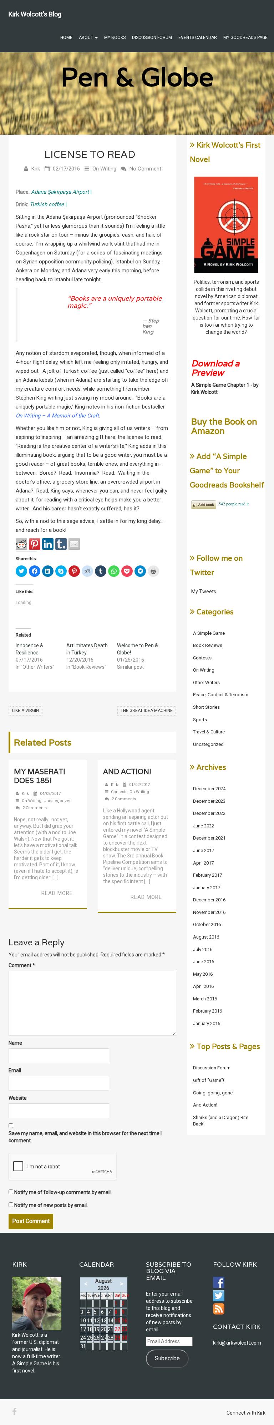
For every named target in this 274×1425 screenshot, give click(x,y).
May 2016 (203, 974)
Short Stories (206, 707)
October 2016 (207, 924)
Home (66, 37)
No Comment (145, 168)
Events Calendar (197, 37)
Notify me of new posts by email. (51, 1205)
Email (15, 1070)
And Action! (127, 771)
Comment (22, 965)
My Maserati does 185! (39, 776)
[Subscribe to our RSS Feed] (218, 1309)
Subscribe (167, 1358)
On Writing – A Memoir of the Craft (57, 415)
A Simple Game (209, 633)
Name (15, 1043)
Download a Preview (215, 368)
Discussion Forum (152, 37)
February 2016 (207, 1011)
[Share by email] (74, 544)
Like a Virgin (25, 710)
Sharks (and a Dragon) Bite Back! (220, 1121)
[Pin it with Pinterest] (34, 544)
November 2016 (209, 912)
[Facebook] (14, 1411)
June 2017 (203, 850)
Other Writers (206, 682)
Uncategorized (58, 800)
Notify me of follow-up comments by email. (63, 1192)
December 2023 (209, 801)
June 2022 (203, 825)
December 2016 (209, 899)
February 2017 (207, 875)
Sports (200, 719)
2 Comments (34, 808)
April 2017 (203, 863)
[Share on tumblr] (61, 544)
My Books (115, 37)
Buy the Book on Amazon (224, 426)
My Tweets (203, 591)
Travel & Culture (209, 731)
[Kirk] (36, 1303)
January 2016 (206, 1023)
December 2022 (209, 813)
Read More (57, 893)
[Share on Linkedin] (48, 544)
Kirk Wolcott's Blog (35, 14)
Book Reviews (207, 645)
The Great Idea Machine (147, 710)
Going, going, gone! (213, 1092)
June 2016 (203, 961)
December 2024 (209, 788)
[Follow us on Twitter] (218, 1295)
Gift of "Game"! (208, 1080)
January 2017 (206, 887)
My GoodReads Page (245, 37)
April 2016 (203, 986)
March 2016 (205, 998)
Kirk (35, 168)
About (86, 37)
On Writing (104, 168)
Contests (119, 792)
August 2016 (206, 937)
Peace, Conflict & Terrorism (220, 694)
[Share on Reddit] (21, 544)
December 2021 (209, 838)
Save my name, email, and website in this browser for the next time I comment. (85, 1136)
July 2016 (202, 949)
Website (18, 1098)
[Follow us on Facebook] (218, 1282)
